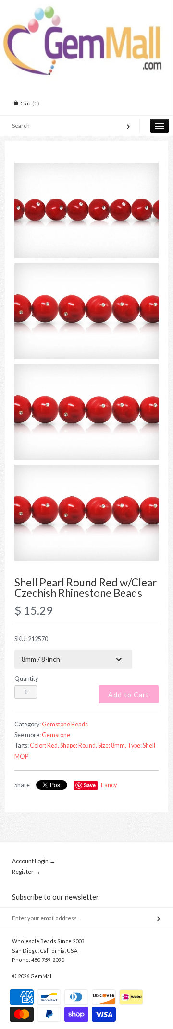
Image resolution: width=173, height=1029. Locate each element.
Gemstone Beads (65, 724)
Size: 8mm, (112, 745)
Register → (26, 871)
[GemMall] (86, 8)
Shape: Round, (78, 745)
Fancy (109, 785)
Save (90, 785)
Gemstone (56, 734)
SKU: (31, 639)
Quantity (26, 678)
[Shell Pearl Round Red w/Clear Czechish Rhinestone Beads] (86, 210)
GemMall (41, 976)
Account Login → (33, 861)
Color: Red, (44, 745)
